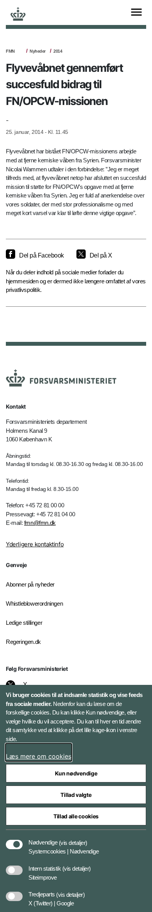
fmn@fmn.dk (40, 522)
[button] (73, 838)
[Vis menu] (136, 13)
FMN (10, 51)
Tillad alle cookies (76, 816)
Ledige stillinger (24, 622)
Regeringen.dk (23, 641)
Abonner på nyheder (30, 584)
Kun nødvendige (76, 773)
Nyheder (38, 51)
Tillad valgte (75, 794)
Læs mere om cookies (38, 756)
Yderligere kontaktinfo (35, 544)
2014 (57, 51)
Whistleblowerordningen (34, 603)
